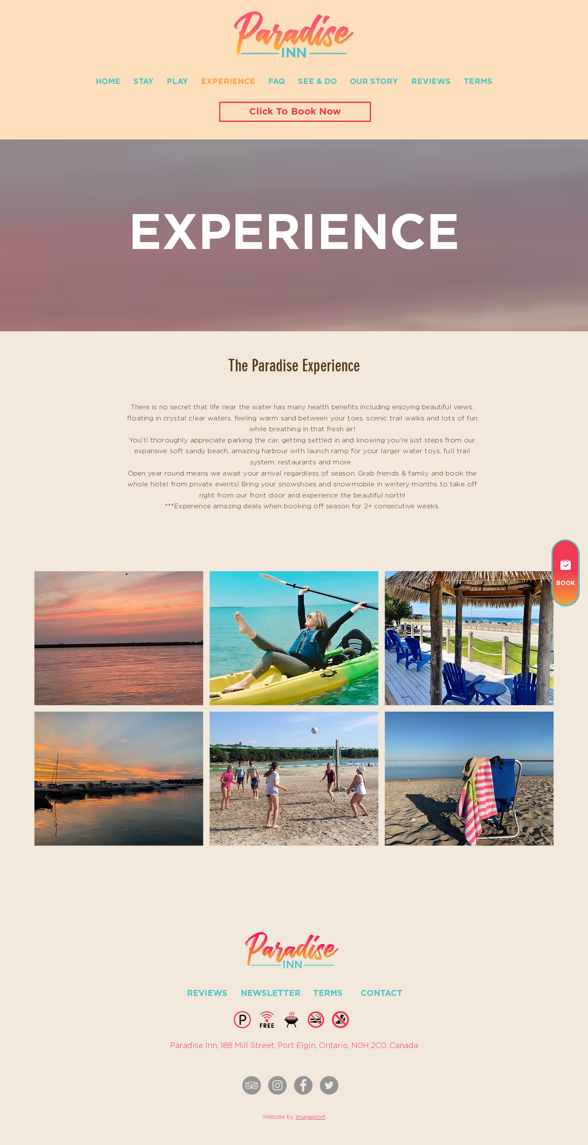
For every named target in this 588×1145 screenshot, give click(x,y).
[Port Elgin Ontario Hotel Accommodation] (303, 1085)
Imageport (310, 1117)
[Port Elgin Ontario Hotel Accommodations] (329, 1085)
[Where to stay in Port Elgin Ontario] (277, 1085)
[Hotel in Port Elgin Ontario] (251, 1085)
